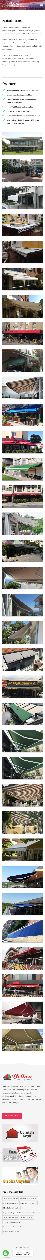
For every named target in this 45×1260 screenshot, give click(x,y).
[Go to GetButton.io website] (6, 1257)
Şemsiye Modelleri (27, 1217)
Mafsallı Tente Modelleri (11, 1208)
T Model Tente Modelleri (11, 1222)
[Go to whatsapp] (6, 1253)
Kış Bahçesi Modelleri (10, 1203)
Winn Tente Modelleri (10, 1198)
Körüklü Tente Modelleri (28, 1203)
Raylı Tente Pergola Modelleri (13, 1213)
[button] (41, 5)
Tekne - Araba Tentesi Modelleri (13, 1227)
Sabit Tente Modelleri (33, 1213)
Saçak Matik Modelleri (10, 1217)
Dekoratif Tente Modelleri (28, 1198)
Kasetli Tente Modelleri (11, 1232)
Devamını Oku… (12, 1116)
